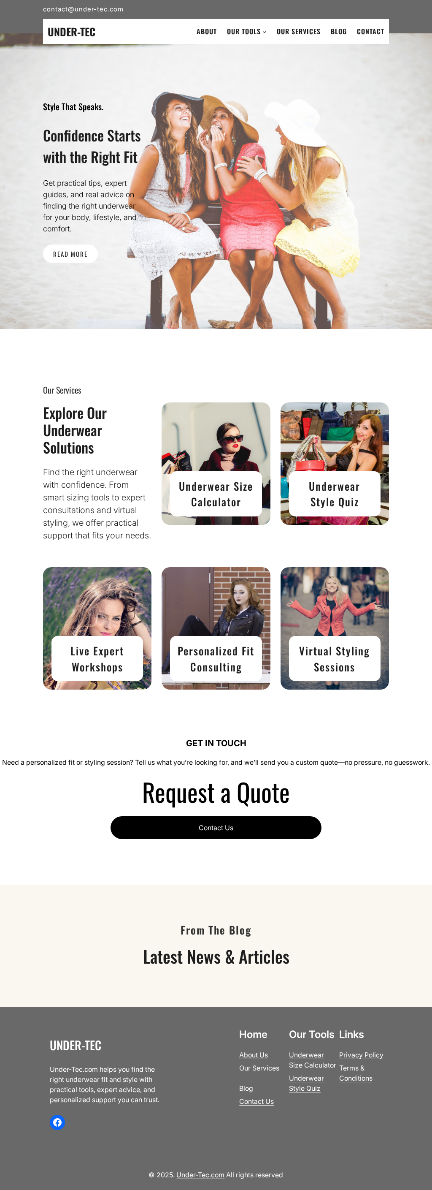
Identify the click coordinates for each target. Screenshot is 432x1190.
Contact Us (216, 827)
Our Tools (244, 31)
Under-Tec (71, 31)
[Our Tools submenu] (264, 32)
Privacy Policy (361, 1055)
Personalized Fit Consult (216, 658)
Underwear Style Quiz (334, 494)
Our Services (259, 1068)
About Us (253, 1055)
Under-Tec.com (200, 1175)
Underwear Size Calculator (216, 494)
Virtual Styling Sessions (334, 658)
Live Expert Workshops (97, 658)
